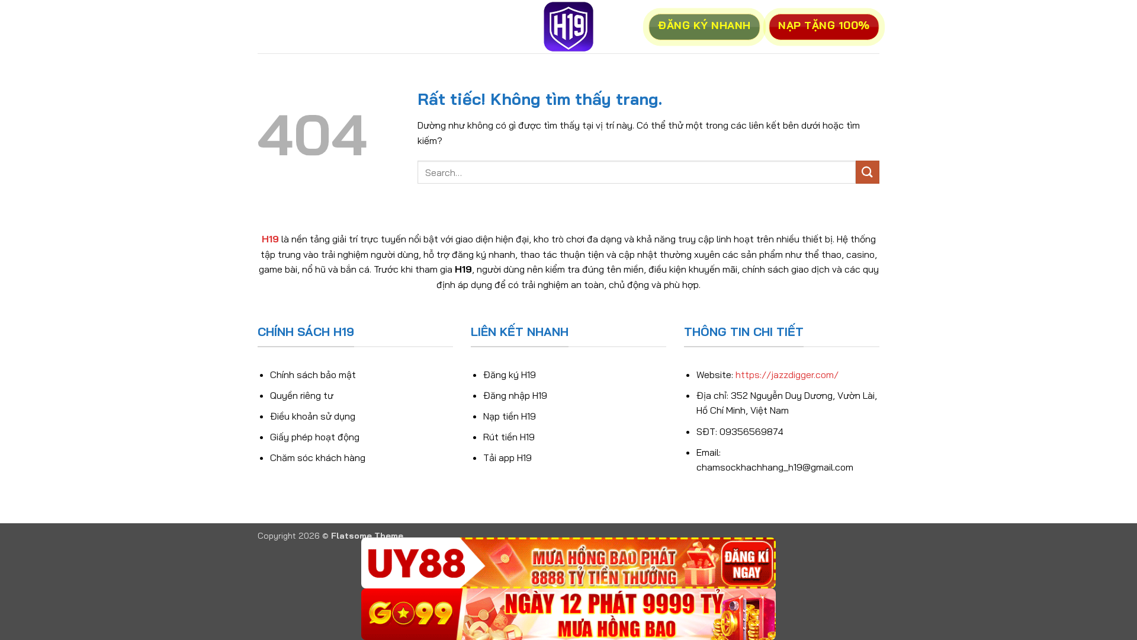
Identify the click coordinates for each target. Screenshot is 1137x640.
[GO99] (568, 614)
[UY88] (568, 563)
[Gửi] (867, 172)
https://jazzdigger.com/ (787, 374)
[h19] (568, 26)
